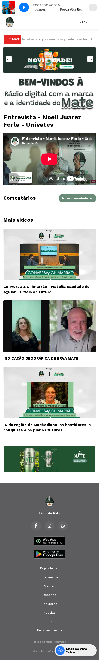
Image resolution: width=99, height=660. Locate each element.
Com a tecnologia (43, 651)
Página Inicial (49, 568)
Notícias (49, 612)
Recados (49, 595)
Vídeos (49, 586)
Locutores (49, 603)
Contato (49, 621)
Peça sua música (49, 630)
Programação (49, 577)
